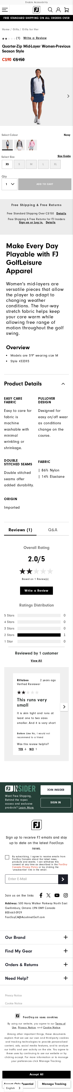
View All (36, 660)
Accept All (37, 1074)
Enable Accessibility (36, 2)
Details (61, 213)
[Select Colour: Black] (19, 145)
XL (55, 164)
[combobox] (13, 1088)
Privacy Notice (27, 1027)
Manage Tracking (54, 1084)
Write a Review (35, 38)
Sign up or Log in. (31, 222)
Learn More (26, 807)
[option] (36, 100)
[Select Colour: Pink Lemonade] (31, 145)
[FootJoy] (36, 9)
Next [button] (68, 96)
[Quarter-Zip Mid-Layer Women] (36, 100)
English (10, 1088)
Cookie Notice (51, 1027)
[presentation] (20, 529)
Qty (4, 176)
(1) (18, 38)
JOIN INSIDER (55, 790)
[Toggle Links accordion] (36, 937)
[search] (50, 10)
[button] (5, 10)
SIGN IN (55, 802)
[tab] (66, 9)
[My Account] (58, 10)
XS (7, 164)
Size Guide (64, 156)
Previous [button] (4, 96)
